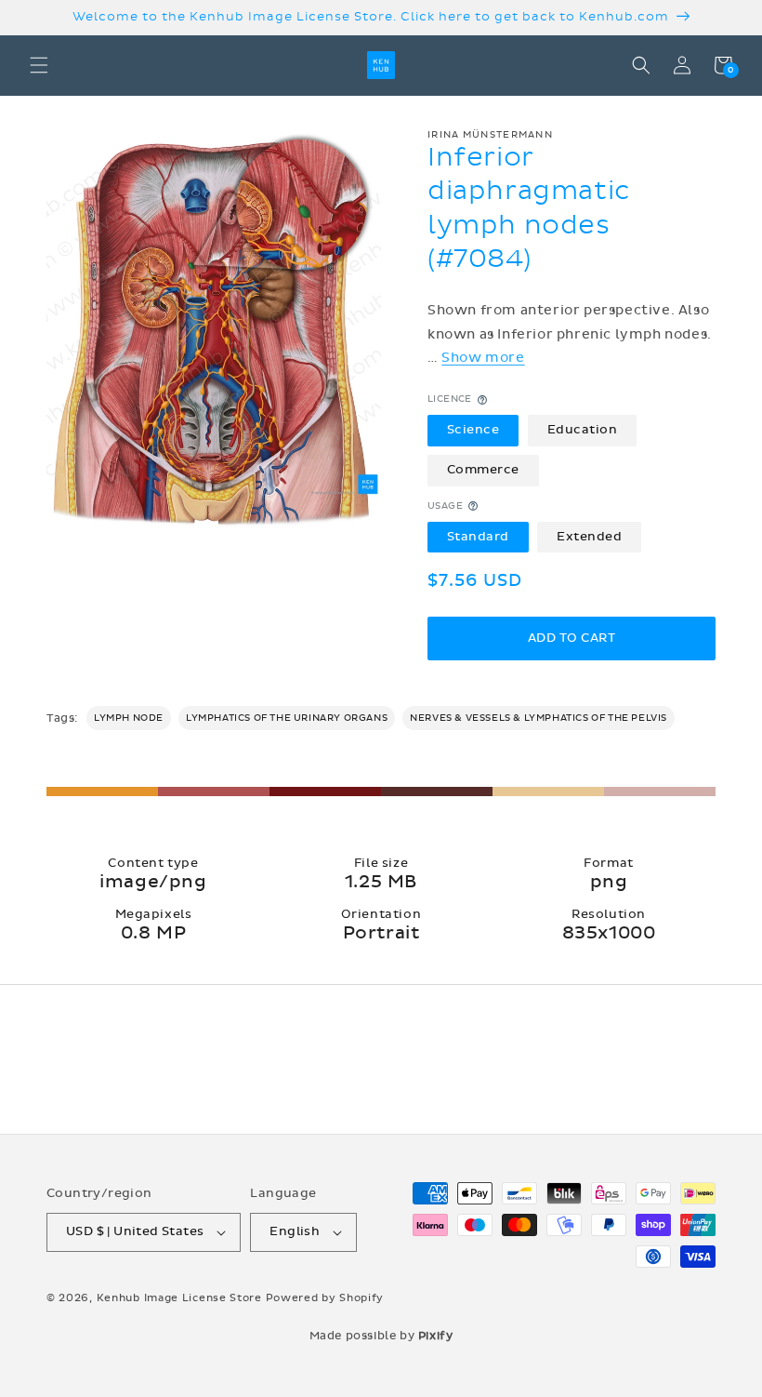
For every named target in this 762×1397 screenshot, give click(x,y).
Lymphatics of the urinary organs (287, 718)
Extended (589, 536)
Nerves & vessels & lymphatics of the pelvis (538, 718)
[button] (39, 65)
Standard (478, 536)
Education (582, 429)
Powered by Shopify (325, 1298)
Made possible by (381, 1335)
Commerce (483, 469)
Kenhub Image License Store (179, 1298)
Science (473, 429)
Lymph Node (129, 718)
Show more (482, 358)
